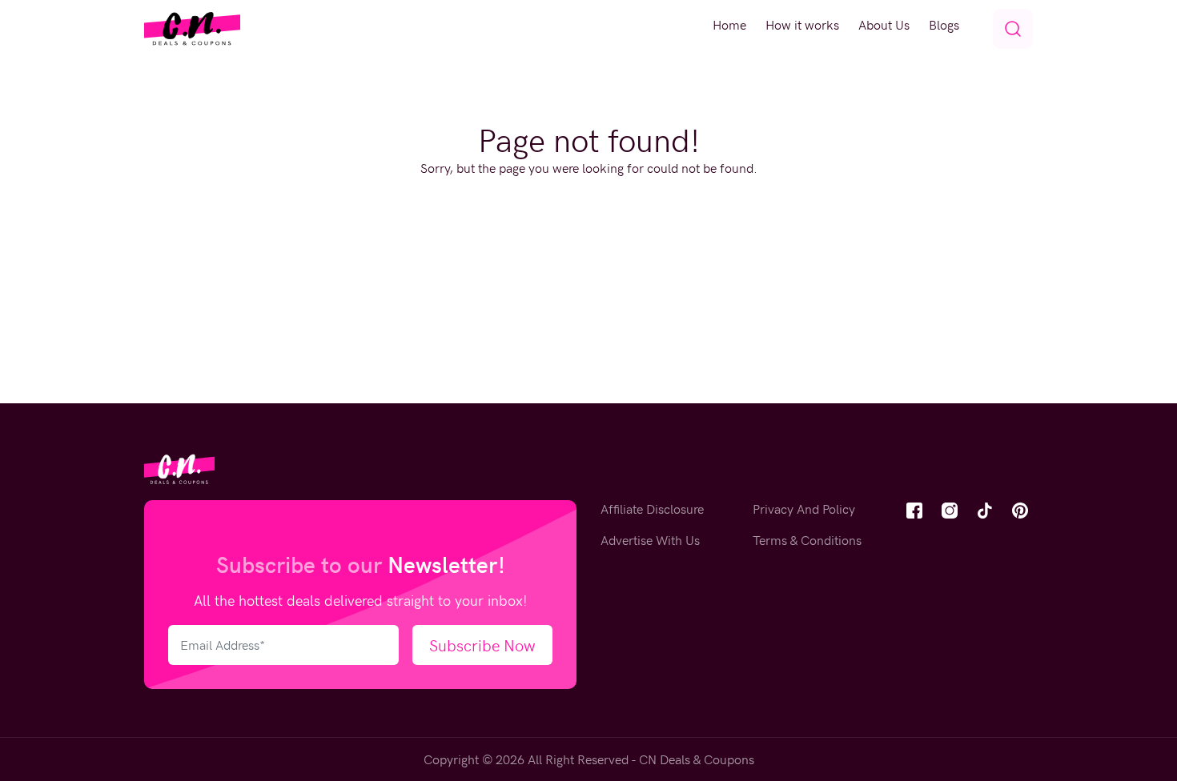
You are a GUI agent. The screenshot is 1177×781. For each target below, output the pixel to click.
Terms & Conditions (807, 539)
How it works (802, 24)
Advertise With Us (650, 539)
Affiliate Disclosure (652, 508)
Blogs (944, 24)
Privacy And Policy (804, 508)
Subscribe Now (482, 644)
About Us (884, 24)
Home (729, 24)
